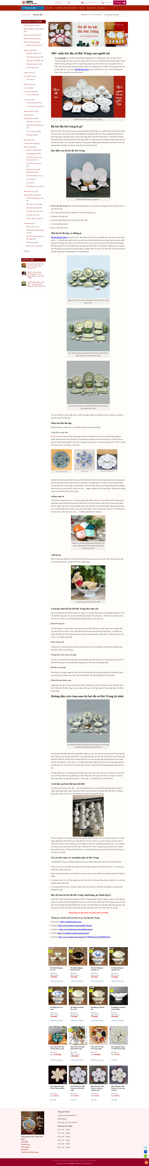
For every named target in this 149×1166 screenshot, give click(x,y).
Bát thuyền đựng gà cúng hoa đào (117, 969)
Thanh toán (25, 1144)
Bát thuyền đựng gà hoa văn (56, 969)
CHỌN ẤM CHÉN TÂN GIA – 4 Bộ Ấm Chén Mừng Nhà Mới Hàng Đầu (36, 284)
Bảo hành (101, 8)
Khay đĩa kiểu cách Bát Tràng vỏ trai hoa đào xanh (78, 1088)
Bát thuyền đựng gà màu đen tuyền (77, 969)
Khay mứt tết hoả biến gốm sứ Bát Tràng (78, 1048)
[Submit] (69, 2)
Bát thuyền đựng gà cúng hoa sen (97, 969)
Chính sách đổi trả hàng (29, 1152)
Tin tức (81, 8)
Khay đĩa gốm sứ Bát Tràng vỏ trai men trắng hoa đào (97, 1088)
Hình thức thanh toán (88, 1160)
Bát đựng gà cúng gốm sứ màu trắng (118, 1008)
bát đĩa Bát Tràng (82, 69)
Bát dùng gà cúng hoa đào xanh (77, 1008)
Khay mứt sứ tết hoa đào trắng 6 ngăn (97, 1048)
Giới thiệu (24, 1142)
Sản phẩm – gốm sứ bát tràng (66, 8)
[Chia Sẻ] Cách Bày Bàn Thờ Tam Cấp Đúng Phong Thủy (35, 266)
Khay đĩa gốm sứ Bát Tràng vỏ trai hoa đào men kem (118, 1088)
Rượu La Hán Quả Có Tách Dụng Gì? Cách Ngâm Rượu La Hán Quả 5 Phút (35, 275)
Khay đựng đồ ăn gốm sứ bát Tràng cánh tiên (57, 1087)
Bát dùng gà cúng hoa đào (98, 1008)
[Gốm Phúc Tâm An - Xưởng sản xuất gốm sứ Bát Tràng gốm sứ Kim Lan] (31, 2)
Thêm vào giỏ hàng (57, 981)
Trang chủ (26, 15)
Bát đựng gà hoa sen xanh (56, 1008)
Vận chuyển (90, 8)
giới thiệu (49, 8)
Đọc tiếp (114, 1060)
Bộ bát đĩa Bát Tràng (59, 237)
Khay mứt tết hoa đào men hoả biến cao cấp (57, 1048)
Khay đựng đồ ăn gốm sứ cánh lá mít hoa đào (118, 1048)
